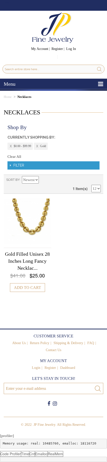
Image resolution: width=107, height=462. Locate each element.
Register (57, 49)
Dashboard (67, 368)
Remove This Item (20, 146)
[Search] (99, 69)
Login (36, 368)
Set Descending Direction (43, 180)
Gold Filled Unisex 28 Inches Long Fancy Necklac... (27, 261)
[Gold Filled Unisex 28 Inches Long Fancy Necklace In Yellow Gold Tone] (27, 221)
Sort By (13, 180)
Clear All (14, 157)
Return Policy (39, 343)
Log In (71, 49)
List (97, 180)
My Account (39, 49)
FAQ (90, 343)
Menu (9, 84)
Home (8, 97)
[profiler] (7, 436)
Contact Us (53, 350)
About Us (19, 343)
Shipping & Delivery (68, 343)
